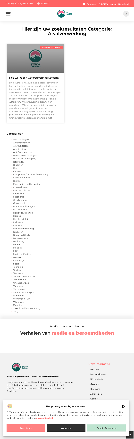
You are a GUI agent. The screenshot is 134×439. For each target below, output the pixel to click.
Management (20, 238)
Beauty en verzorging (24, 158)
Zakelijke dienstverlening (27, 308)
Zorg (15, 311)
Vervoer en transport (24, 292)
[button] (124, 406)
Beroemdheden (98, 374)
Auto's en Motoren (23, 152)
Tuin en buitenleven (24, 276)
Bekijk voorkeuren (107, 428)
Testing (17, 270)
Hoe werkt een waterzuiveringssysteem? (34, 77)
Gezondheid (19, 203)
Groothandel (20, 209)
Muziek (17, 257)
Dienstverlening (22, 177)
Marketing (18, 241)
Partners (94, 369)
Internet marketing (23, 228)
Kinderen (18, 232)
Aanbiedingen (21, 139)
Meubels (17, 247)
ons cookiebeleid (44, 418)
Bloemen (18, 165)
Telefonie (18, 266)
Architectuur (20, 149)
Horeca (17, 216)
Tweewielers (19, 279)
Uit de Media (96, 379)
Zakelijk (17, 305)
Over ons (94, 384)
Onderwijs (18, 260)
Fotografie (18, 196)
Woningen (19, 302)
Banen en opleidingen (25, 155)
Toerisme (18, 273)
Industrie (18, 222)
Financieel (19, 193)
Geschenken (20, 200)
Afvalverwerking (22, 142)
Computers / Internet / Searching (30, 174)
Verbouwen (19, 289)
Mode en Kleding (22, 254)
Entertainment (21, 187)
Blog (15, 168)
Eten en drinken (22, 190)
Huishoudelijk (20, 219)
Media (16, 244)
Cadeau (17, 171)
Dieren (17, 181)
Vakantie (18, 286)
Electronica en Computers (27, 184)
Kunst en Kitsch (21, 235)
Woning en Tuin (21, 298)
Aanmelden (96, 394)
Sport (16, 263)
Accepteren (26, 428)
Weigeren (66, 428)
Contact (94, 399)
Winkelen (18, 295)
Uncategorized (21, 283)
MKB (15, 251)
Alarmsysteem (21, 145)
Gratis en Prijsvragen (24, 206)
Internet (17, 225)
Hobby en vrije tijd (23, 212)
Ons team (95, 389)
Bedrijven (18, 161)
